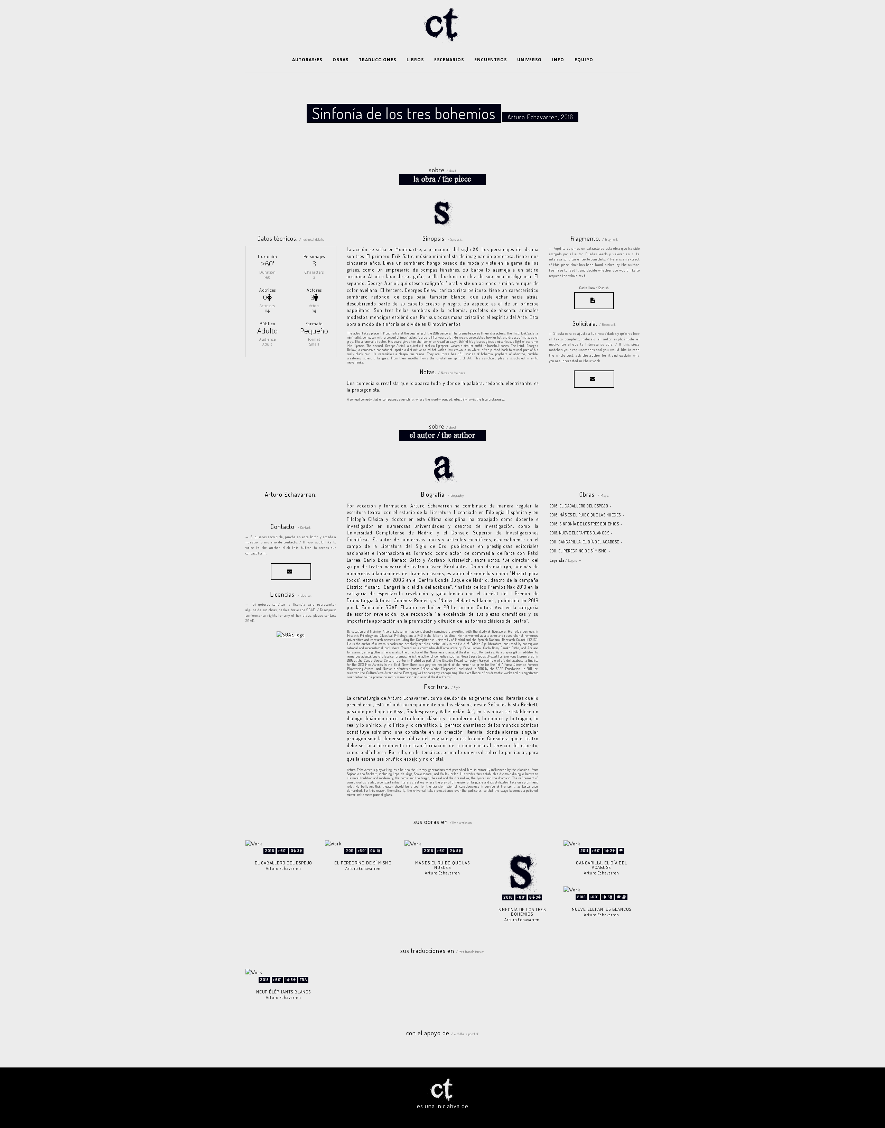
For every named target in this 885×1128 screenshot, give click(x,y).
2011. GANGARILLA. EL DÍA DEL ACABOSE (584, 541)
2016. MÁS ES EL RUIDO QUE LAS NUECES (585, 514)
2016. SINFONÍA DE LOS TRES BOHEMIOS (584, 523)
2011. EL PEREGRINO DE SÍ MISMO (578, 550)
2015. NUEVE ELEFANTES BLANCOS (579, 532)
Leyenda (564, 560)
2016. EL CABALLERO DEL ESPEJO (579, 505)
